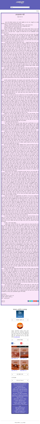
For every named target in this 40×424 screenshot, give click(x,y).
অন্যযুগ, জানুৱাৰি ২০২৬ (23, 358)
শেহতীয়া (20, 346)
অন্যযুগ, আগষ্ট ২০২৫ (14, 370)
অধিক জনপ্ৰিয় (14, 346)
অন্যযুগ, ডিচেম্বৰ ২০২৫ (23, 370)
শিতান (25, 346)
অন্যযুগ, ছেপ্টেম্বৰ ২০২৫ (14, 358)
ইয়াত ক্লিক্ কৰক (17, 337)
